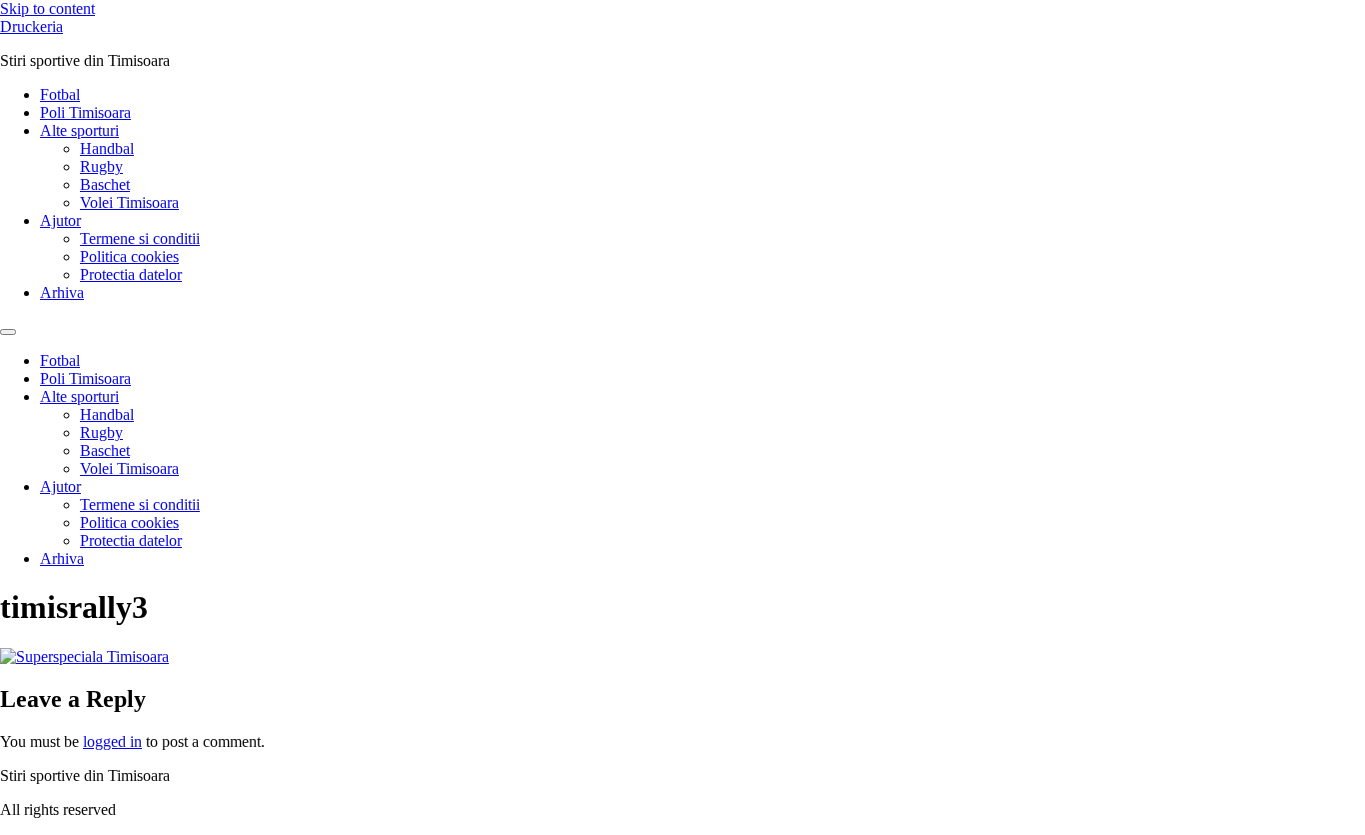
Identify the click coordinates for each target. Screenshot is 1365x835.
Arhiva (62, 292)
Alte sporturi (79, 130)
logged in (112, 741)
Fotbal (60, 94)
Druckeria (31, 26)
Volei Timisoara (129, 202)
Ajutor (60, 220)
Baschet (105, 184)
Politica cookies (129, 256)
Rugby (101, 166)
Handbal (107, 148)
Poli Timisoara (85, 112)
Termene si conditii (140, 238)
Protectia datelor (131, 274)
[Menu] (8, 332)
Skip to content (47, 8)
